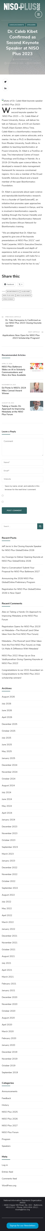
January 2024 (8, 819)
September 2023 (10, 847)
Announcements (16, 25)
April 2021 (7, 970)
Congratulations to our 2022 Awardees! (21, 670)
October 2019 (8, 1065)
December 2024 (9, 765)
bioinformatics (13, 291)
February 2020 (9, 1038)
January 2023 (8, 860)
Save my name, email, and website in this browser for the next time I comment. (22, 488)
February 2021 (9, 983)
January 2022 (8, 929)
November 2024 (9, 772)
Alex (4, 611)
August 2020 (8, 1017)
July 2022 (6, 901)
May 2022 (7, 908)
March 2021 (8, 976)
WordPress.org (9, 1185)
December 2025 (9, 724)
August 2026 (8, 696)
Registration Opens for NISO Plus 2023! (21, 626)
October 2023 (8, 840)
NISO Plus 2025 (10, 1111)
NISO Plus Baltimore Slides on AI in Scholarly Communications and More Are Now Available (14, 370)
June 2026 (7, 710)
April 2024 (7, 812)
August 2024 (8, 785)
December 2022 (9, 867)
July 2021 (6, 963)
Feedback (6, 1098)
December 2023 (9, 826)
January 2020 (8, 1045)
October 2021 (8, 949)
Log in (5, 1165)
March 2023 (8, 853)
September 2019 (10, 1072)
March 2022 (8, 922)
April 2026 (7, 717)
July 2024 (6, 792)
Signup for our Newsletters (22, 1225)
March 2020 (8, 1031)
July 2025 (6, 737)
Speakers (31, 25)
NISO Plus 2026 (10, 1118)
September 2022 (10, 888)
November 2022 (9, 874)
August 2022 (8, 894)
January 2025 (8, 758)
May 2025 (7, 751)
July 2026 (6, 703)
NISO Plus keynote (24, 295)
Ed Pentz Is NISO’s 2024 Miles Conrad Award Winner (14, 390)
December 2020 (9, 997)
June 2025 (7, 744)
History (5, 1105)
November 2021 (9, 942)
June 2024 (7, 799)
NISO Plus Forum (10, 1132)
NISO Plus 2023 (8, 295)
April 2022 (7, 915)
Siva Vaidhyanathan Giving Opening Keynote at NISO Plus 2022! (22, 659)
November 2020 (9, 1004)
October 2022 (8, 881)
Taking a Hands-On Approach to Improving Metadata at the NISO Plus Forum (13, 410)
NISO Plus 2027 (10, 1125)
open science (8, 299)
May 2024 (7, 806)
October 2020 (8, 1011)
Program (6, 1139)
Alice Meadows (22, 59)
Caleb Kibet (25, 291)
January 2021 (8, 990)
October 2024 (8, 778)
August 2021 (8, 956)
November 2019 (9, 1058)
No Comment (35, 63)
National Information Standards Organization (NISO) (23, 1201)
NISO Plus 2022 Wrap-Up (14, 655)
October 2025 (8, 730)
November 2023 (9, 833)
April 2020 (7, 1024)
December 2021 (9, 935)
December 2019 (9, 1052)
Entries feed (7, 1171)
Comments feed (9, 1178)
